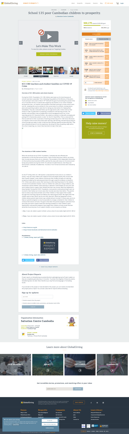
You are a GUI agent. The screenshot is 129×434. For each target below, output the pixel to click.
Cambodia (64, 9)
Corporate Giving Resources (98, 415)
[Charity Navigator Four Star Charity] (84, 426)
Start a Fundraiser (96, 133)
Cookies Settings (50, 427)
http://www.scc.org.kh (30, 227)
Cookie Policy (16, 424)
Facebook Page (31, 328)
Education (54, 9)
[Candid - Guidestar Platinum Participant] (89, 426)
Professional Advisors (26, 417)
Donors (23, 410)
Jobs (74, 415)
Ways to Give (24, 412)
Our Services (59, 412)
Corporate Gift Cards (61, 417)
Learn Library (96, 410)
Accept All (49, 420)
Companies (88, 3)
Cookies (93, 431)
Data (107, 431)
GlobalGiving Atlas (60, 419)
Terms (97, 431)
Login (122, 3)
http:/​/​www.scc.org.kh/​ (32, 327)
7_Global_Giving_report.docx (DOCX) (34, 255)
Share (71, 76)
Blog (101, 3)
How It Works (76, 412)
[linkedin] (103, 402)
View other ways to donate (102, 90)
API (104, 431)
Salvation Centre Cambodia (65, 16)
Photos (56, 76)
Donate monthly (103, 39)
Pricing (101, 431)
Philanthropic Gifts (25, 415)
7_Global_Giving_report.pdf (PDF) (33, 237)
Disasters (95, 3)
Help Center (79, 402)
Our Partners (59, 415)
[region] (30, 425)
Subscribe (78, 388)
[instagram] (97, 402)
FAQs (74, 417)
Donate (30, 3)
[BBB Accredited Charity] (95, 426)
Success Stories (95, 419)
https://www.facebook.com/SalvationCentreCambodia (40, 230)
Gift (110, 3)
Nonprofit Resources (96, 412)
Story (26, 76)
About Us (77, 410)
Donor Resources (95, 417)
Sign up (33, 307)
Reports (41, 76)
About (73, 3)
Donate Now (96, 34)
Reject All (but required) (50, 424)
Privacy (89, 431)
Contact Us (76, 419)
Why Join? (40, 415)
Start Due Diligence (43, 412)
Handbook (40, 417)
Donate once (89, 39)
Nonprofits (79, 3)
